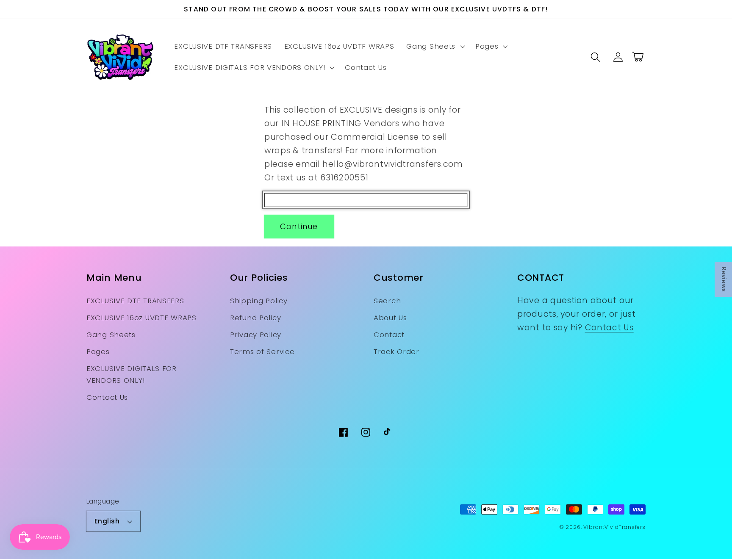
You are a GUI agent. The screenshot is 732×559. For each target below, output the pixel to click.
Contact (389, 334)
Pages (98, 351)
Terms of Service (262, 351)
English (106, 521)
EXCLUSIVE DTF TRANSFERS (135, 301)
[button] (434, 46)
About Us (390, 318)
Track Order (396, 351)
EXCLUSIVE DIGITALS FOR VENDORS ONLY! (131, 374)
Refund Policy (255, 318)
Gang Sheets (111, 334)
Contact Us (107, 397)
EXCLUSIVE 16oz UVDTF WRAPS (141, 318)
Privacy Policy (255, 334)
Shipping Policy (259, 301)
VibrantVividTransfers (614, 527)
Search (387, 301)
